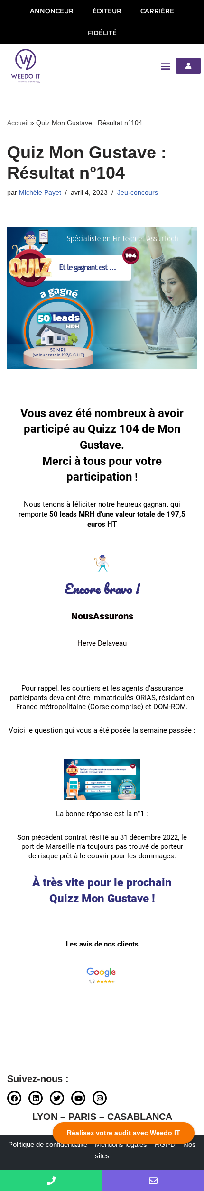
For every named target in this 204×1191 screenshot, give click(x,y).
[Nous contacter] (153, 1180)
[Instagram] (100, 1098)
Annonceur (52, 11)
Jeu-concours (137, 192)
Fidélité (102, 32)
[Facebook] (14, 1098)
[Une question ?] (51, 1180)
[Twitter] (57, 1098)
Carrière (157, 11)
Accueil (17, 123)
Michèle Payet (40, 192)
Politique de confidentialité (47, 1144)
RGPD (165, 1144)
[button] (166, 66)
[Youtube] (78, 1098)
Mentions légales (121, 1144)
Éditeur (107, 11)
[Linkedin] (35, 1098)
